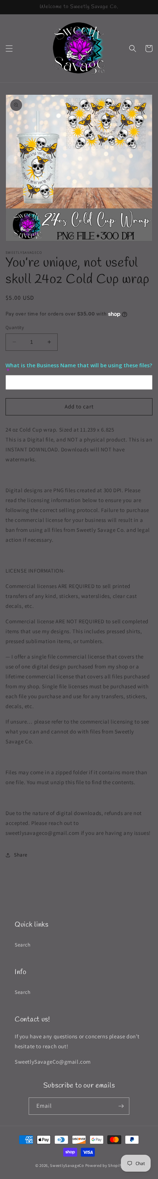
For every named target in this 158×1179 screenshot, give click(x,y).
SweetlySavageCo (67, 1165)
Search (23, 944)
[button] (9, 48)
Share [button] (21, 854)
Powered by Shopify (104, 1165)
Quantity (15, 327)
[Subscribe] (121, 1106)
